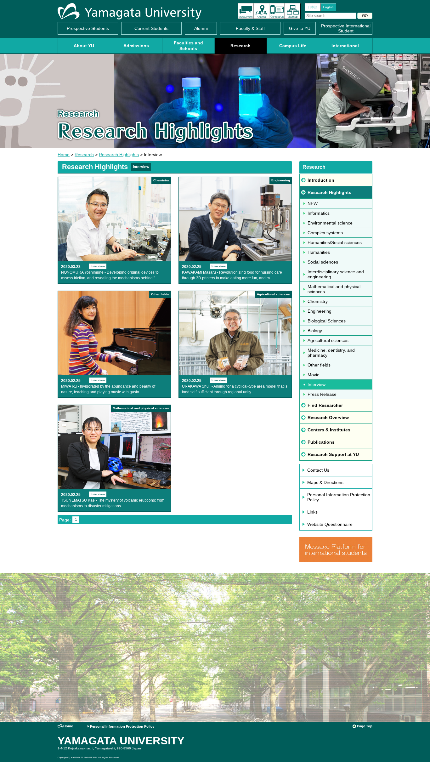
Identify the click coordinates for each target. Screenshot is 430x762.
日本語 (312, 7)
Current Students (151, 28)
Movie (314, 374)
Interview (316, 384)
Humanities (319, 252)
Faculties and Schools (188, 45)
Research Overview (328, 417)
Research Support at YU (333, 454)
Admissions (136, 45)
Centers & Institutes (329, 429)
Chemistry (318, 301)
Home (64, 154)
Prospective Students (88, 28)
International (345, 45)
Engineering (319, 311)
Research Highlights (119, 154)
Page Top (364, 726)
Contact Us (277, 11)
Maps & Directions (325, 482)
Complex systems (325, 232)
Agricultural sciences (328, 340)
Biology (315, 330)
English (328, 7)
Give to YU (299, 28)
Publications (321, 442)
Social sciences (323, 261)
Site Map (293, 11)
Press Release (322, 394)
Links (312, 512)
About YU (84, 45)
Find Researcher (325, 405)
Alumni (201, 28)
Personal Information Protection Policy (338, 497)
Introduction (321, 180)
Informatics (319, 213)
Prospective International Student (346, 28)
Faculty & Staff (250, 28)
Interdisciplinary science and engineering (336, 274)
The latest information (245, 11)
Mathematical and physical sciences (334, 289)
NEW (313, 203)
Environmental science (330, 222)
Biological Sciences (327, 320)
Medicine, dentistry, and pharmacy (331, 353)
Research (240, 45)
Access (261, 11)
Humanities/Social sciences (335, 242)
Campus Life (292, 45)
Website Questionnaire (330, 524)
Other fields (319, 364)
